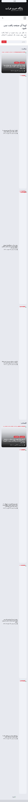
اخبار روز (22, 62)
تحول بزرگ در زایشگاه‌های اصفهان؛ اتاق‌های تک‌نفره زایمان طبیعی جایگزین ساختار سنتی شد (10, 246)
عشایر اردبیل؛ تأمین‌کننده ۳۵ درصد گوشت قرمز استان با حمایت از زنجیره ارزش (10, 621)
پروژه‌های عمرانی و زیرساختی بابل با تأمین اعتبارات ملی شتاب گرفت (10, 736)
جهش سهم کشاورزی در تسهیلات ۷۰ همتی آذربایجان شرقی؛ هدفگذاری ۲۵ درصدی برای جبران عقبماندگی (10, 505)
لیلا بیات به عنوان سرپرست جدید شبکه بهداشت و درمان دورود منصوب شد (10, 362)
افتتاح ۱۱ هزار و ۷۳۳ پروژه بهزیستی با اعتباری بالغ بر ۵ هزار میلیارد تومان (10, 131)
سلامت (16, 62)
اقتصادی (16, 436)
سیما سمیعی (21, 70)
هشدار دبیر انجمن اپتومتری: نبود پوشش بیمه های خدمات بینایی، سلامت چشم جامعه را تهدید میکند (14, 66)
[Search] (2, 18)
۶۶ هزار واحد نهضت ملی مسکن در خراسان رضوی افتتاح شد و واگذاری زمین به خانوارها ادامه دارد (14, 441)
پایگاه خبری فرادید (14, 8)
